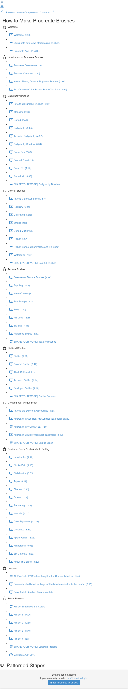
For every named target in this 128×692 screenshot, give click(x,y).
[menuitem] (2, 7)
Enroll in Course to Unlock (64, 682)
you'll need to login (77, 678)
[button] (2, 3)
